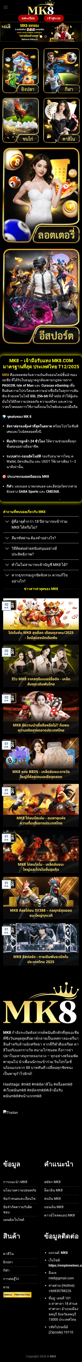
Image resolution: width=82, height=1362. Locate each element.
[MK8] (41, 7)
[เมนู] (5, 7)
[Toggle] (7, 522)
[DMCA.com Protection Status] (17, 1295)
